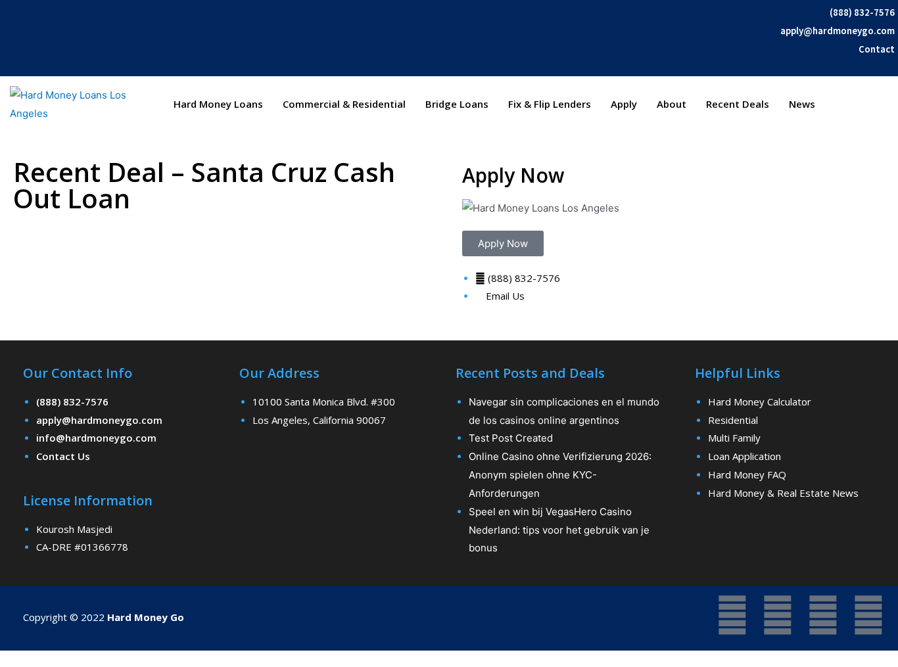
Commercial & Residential (344, 103)
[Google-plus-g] (823, 615)
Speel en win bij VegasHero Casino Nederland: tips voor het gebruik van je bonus (559, 530)
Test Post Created (511, 438)
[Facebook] (732, 615)
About (671, 103)
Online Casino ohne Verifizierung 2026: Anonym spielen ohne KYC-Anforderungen (560, 474)
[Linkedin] (868, 615)
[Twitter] (777, 615)
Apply (624, 103)
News (802, 103)
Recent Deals (737, 103)
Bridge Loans (456, 103)
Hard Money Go (145, 617)
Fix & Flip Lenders (549, 103)
